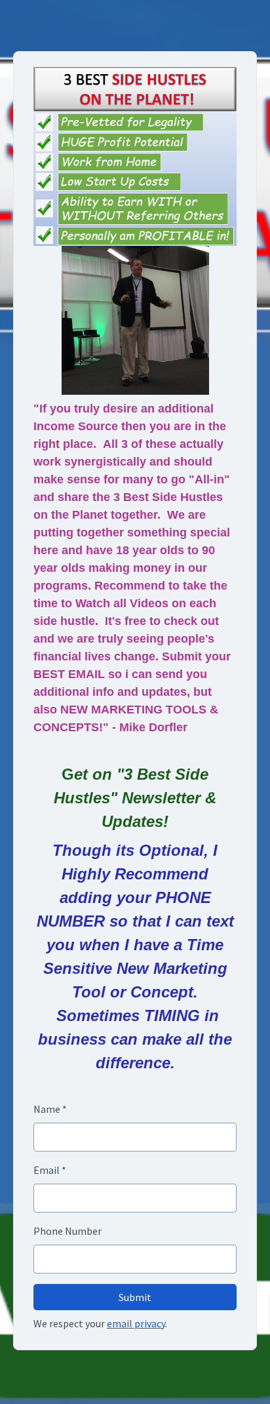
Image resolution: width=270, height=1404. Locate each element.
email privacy (136, 1323)
